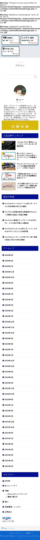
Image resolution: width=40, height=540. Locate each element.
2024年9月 (9, 338)
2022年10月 (9, 394)
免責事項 (28, 533)
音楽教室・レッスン (13, 507)
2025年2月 (9, 311)
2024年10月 (9, 333)
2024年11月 (9, 327)
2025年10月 (9, 277)
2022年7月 (9, 405)
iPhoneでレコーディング (17, 494)
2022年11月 (9, 388)
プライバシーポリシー (16, 533)
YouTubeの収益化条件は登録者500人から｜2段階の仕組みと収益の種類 (21, 213)
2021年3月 (9, 461)
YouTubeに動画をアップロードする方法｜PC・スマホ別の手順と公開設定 (21, 221)
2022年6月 (9, 411)
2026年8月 (9, 255)
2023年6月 (9, 372)
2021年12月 (9, 422)
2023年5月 (9, 377)
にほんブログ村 (8, 521)
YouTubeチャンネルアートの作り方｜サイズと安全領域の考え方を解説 (21, 205)
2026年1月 (9, 266)
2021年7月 (9, 438)
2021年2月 (9, 466)
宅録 (7, 491)
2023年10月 (9, 366)
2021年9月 (9, 433)
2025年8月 (9, 288)
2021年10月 (9, 427)
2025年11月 (9, 272)
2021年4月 (9, 455)
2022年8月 (9, 399)
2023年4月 (9, 383)
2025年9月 (9, 283)
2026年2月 (9, 261)
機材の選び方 (13, 497)
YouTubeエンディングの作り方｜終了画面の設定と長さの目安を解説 (21, 238)
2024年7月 (9, 349)
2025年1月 (9, 316)
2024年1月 (9, 355)
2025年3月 (9, 305)
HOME (7, 481)
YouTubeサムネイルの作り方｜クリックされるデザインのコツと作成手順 (21, 230)
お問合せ (8, 512)
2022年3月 (9, 416)
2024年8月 (9, 344)
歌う (7, 502)
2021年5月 (9, 449)
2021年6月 (9, 444)
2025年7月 (9, 294)
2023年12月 (9, 361)
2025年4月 (9, 300)
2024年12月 (9, 322)
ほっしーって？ (11, 486)
